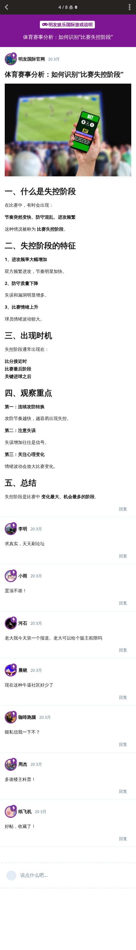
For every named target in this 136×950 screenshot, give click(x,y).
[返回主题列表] (6, 7)
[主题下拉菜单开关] (129, 7)
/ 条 (66, 7)
